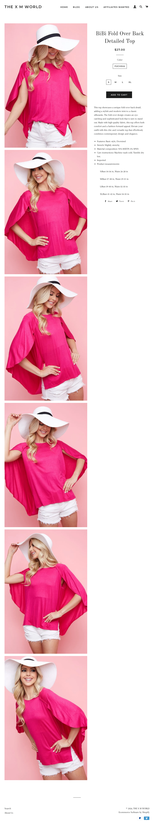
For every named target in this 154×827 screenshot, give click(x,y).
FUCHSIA (120, 66)
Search (8, 808)
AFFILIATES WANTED (116, 7)
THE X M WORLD (23, 7)
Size (120, 75)
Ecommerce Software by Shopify (134, 812)
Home (64, 7)
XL (130, 82)
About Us (91, 7)
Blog (76, 7)
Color (119, 59)
